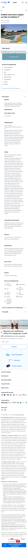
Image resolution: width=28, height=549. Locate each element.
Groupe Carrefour (5, 383)
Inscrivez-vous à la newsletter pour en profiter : (12, 338)
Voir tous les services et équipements (11, 88)
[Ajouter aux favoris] (26, 10)
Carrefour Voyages (6, 372)
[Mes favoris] (23, 2)
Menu (15, 2)
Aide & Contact (5, 387)
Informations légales (6, 379)
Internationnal (4, 376)
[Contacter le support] (26, 2)
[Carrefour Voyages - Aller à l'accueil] (5, 2)
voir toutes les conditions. (19, 414)
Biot (3, 7)
